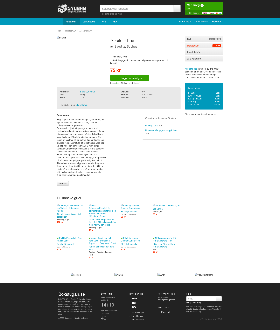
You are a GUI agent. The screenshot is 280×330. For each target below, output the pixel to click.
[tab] (204, 39)
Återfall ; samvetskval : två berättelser (69, 215)
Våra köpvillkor (137, 319)
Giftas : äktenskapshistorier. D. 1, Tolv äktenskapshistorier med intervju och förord (102, 222)
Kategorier (71, 21)
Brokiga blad (151, 125)
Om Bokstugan (184, 21)
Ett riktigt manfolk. (129, 211)
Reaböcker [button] (203, 45)
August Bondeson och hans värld (101, 248)
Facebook (165, 312)
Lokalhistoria (89, 21)
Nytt (104, 21)
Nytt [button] (203, 39)
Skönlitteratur (70, 30)
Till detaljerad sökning (112, 13)
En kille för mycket (65, 244)
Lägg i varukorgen (130, 78)
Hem (59, 30)
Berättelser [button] (62, 183)
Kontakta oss (202, 21)
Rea (133, 307)
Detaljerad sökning (193, 302)
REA (115, 21)
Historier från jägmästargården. (161, 130)
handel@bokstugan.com (166, 299)
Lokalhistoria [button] (194, 52)
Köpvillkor (216, 21)
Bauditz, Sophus (87, 91)
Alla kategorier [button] (195, 58)
